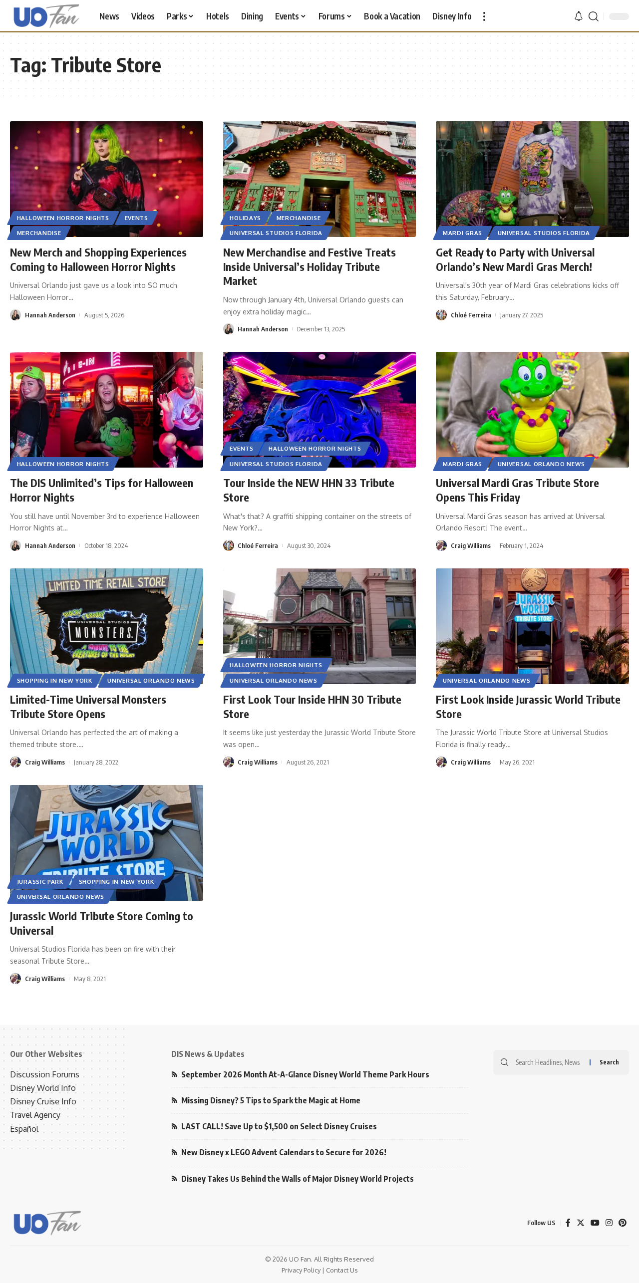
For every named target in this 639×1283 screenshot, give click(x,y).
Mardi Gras (462, 233)
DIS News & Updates (208, 1054)
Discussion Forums (44, 1074)
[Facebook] (568, 1223)
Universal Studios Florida (276, 233)
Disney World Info (43, 1088)
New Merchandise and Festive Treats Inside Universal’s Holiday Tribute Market (309, 266)
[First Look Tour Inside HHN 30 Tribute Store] (319, 626)
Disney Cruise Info (43, 1101)
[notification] (579, 16)
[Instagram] (609, 1223)
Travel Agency (35, 1115)
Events (136, 218)
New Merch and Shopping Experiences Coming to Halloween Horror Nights (98, 259)
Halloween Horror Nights (63, 218)
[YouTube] (595, 1223)
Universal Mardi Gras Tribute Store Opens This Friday (517, 490)
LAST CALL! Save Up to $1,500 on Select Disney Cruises (279, 1126)
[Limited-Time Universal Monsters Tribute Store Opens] (106, 626)
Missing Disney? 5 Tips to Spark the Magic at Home (270, 1100)
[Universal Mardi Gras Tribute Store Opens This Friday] (532, 410)
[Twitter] (580, 1223)
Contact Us (342, 1270)
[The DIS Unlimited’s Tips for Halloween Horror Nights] (106, 410)
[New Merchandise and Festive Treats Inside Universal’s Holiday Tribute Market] (319, 179)
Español (24, 1129)
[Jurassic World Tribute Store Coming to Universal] (106, 843)
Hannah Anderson (50, 315)
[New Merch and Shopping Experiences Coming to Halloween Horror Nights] (106, 179)
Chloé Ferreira (471, 315)
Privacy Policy (301, 1270)
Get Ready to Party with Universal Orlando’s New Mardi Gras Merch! (515, 259)
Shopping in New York (54, 680)
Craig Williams (471, 545)
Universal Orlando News (541, 464)
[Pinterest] (622, 1223)
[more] (484, 16)
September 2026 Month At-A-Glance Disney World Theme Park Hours (305, 1074)
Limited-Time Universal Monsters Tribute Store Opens (88, 706)
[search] (594, 16)
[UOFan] (46, 16)
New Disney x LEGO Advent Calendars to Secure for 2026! (283, 1152)
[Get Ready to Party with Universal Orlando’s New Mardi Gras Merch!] (532, 179)
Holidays (245, 218)
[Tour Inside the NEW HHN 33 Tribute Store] (319, 410)
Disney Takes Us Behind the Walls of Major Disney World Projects (297, 1179)
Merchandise (39, 233)
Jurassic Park (40, 881)
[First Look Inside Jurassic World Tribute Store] (532, 626)
